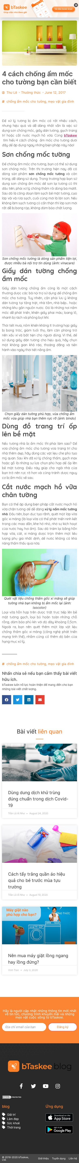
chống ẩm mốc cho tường (26, 101)
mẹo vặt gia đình (61, 101)
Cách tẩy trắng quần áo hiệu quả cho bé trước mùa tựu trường (36, 880)
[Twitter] (33, 1086)
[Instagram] (58, 1086)
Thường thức (31, 92)
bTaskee (70, 135)
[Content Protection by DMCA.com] (12, 1098)
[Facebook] (21, 1086)
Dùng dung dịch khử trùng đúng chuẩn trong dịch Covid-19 (38, 799)
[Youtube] (46, 1086)
